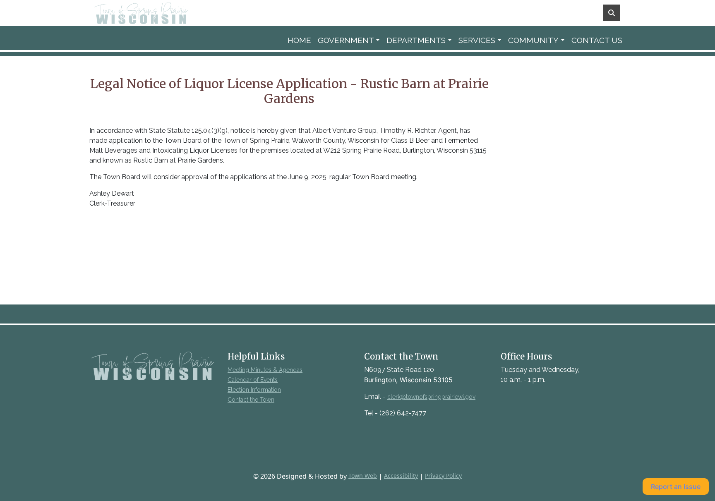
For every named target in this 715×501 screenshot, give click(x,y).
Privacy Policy (443, 475)
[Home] (153, 13)
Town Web (362, 475)
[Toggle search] (611, 13)
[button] (349, 40)
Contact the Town (251, 399)
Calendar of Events (253, 379)
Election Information (254, 389)
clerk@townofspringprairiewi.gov (431, 396)
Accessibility (401, 475)
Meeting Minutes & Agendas (265, 370)
